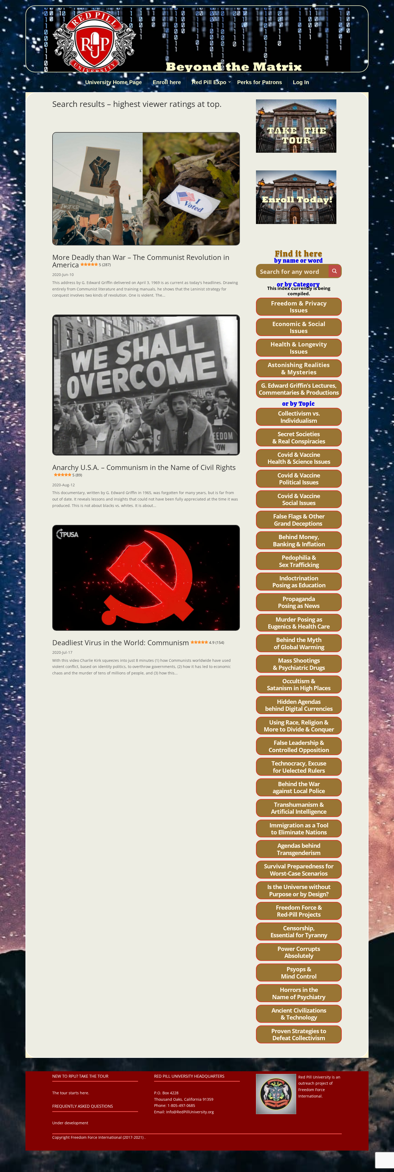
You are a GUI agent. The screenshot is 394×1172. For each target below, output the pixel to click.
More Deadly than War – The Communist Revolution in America (140, 261)
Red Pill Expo (209, 82)
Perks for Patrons (259, 82)
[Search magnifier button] (335, 271)
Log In (301, 82)
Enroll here (167, 82)
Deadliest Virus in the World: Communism (138, 642)
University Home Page (113, 82)
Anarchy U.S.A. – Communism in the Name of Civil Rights (144, 469)
